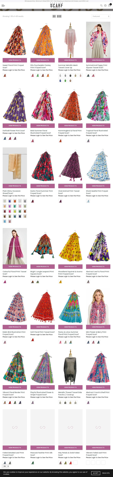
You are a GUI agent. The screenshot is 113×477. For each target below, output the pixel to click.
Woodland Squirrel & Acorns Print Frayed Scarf (70, 272)
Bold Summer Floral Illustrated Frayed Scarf (40, 131)
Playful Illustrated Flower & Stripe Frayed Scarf (41, 393)
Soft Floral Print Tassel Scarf (42, 332)
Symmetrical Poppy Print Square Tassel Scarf (96, 66)
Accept (95, 473)
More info (106, 473)
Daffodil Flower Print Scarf (14, 130)
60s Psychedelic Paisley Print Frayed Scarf (40, 66)
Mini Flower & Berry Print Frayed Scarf (96, 333)
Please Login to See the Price (14, 70)
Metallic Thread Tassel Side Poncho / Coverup (70, 393)
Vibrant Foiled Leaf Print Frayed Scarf (96, 454)
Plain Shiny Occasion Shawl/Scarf (12, 192)
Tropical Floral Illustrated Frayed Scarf (97, 131)
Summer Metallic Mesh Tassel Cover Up (68, 66)
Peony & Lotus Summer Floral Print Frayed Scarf (68, 333)
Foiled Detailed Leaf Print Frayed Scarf (13, 454)
